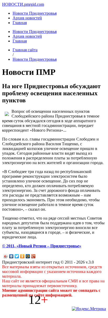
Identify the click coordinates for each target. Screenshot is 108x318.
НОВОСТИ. (13, 4)
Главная (20, 22)
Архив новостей (27, 18)
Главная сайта (25, 50)
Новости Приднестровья (35, 13)
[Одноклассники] (22, 256)
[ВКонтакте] (11, 256)
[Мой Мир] (28, 256)
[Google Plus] (33, 256)
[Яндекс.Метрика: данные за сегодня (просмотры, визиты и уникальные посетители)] (89, 308)
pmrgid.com (34, 4)
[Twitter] (17, 256)
